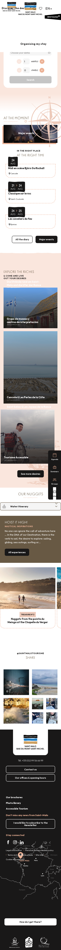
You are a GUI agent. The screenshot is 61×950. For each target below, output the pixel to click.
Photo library (13, 802)
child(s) (34, 70)
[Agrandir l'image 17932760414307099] (37, 703)
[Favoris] (40, 8)
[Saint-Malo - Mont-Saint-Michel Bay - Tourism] (30, 8)
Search (30, 79)
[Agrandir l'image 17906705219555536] (16, 711)
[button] (34, 8)
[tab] (27, 506)
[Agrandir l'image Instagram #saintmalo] (16, 682)
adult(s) (34, 61)
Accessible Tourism (17, 808)
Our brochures (14, 797)
